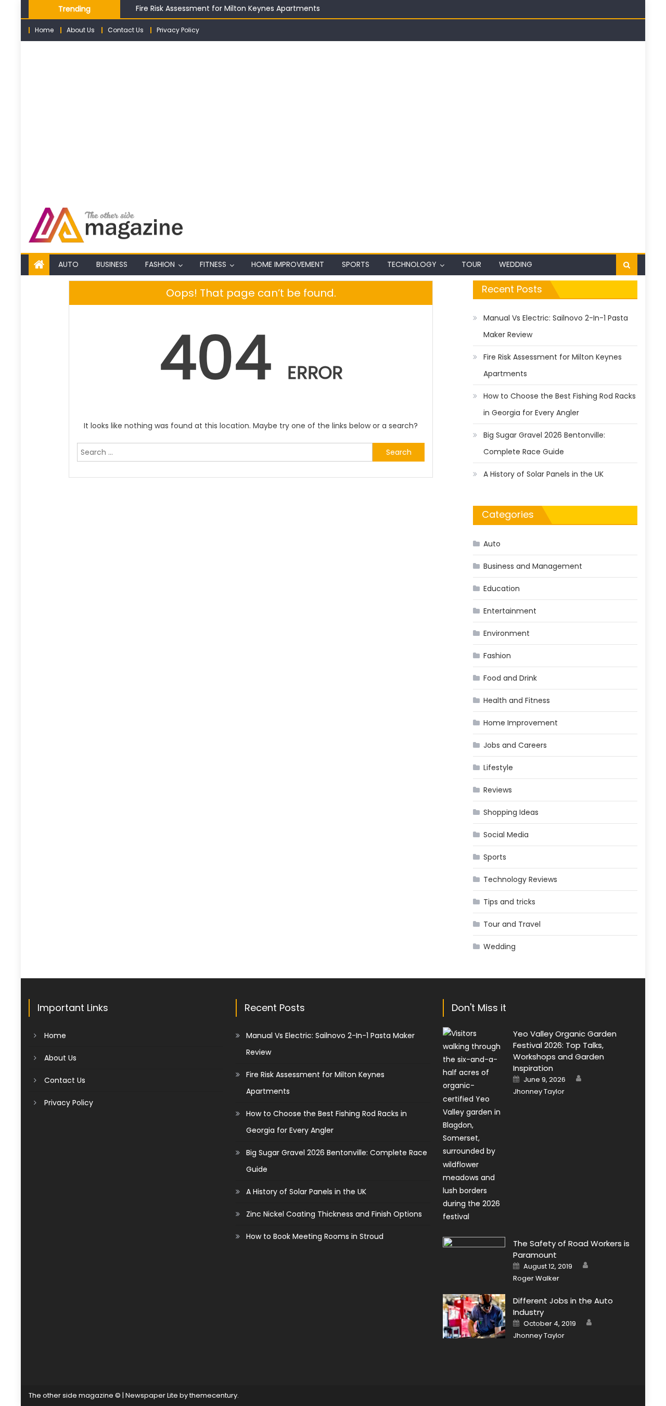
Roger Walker (536, 1278)
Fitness (213, 264)
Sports (355, 264)
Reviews (497, 790)
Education (501, 588)
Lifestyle (498, 767)
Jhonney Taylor (539, 1091)
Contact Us (126, 29)
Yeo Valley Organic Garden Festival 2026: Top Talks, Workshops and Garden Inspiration (565, 1050)
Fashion (160, 264)
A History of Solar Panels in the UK (543, 474)
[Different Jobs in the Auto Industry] (474, 1316)
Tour (471, 264)
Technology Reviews (520, 879)
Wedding (515, 264)
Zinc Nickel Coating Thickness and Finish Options (334, 1214)
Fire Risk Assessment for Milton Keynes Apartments (228, 7)
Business (111, 264)
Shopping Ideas (511, 812)
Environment (506, 633)
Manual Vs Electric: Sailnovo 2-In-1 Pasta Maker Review (555, 326)
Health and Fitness (516, 700)
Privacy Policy (178, 29)
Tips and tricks (509, 902)
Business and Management (532, 566)
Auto (68, 264)
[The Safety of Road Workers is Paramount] (474, 1259)
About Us (81, 29)
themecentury (213, 1395)
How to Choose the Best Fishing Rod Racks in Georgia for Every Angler (559, 404)
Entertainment (509, 611)
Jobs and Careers (515, 745)
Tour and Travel (512, 924)
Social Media (506, 834)
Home (44, 29)
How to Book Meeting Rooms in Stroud (314, 1236)
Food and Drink (510, 678)
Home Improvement (287, 264)
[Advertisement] (333, 119)
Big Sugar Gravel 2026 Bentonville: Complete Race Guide (544, 443)
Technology (412, 264)
